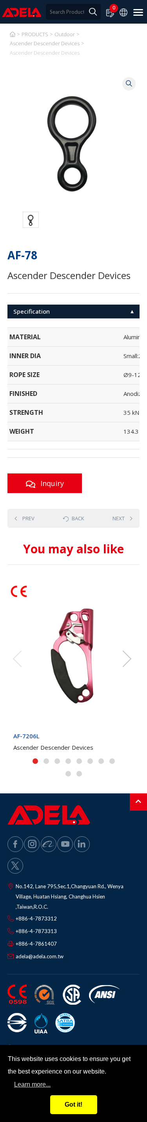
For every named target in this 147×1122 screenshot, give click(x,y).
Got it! (73, 1104)
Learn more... (32, 1084)
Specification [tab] (31, 311)
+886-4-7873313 (36, 931)
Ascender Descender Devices (45, 43)
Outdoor (64, 34)
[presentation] (17, 659)
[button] (35, 761)
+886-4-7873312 (36, 918)
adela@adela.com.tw (40, 956)
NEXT (119, 518)
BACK (78, 518)
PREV (28, 518)
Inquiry (51, 483)
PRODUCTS (35, 34)
